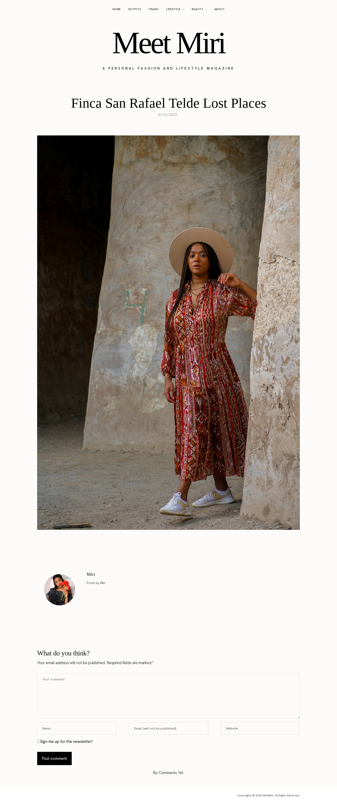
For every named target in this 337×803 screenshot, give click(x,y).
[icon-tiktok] (328, 9)
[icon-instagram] (311, 9)
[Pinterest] (173, 546)
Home (116, 9)
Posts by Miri (96, 583)
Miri (91, 574)
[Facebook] (154, 546)
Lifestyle (173, 9)
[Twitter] (163, 546)
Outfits (134, 9)
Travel (153, 9)
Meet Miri (168, 42)
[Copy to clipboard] (183, 546)
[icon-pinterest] (319, 9)
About (219, 9)
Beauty (197, 9)
